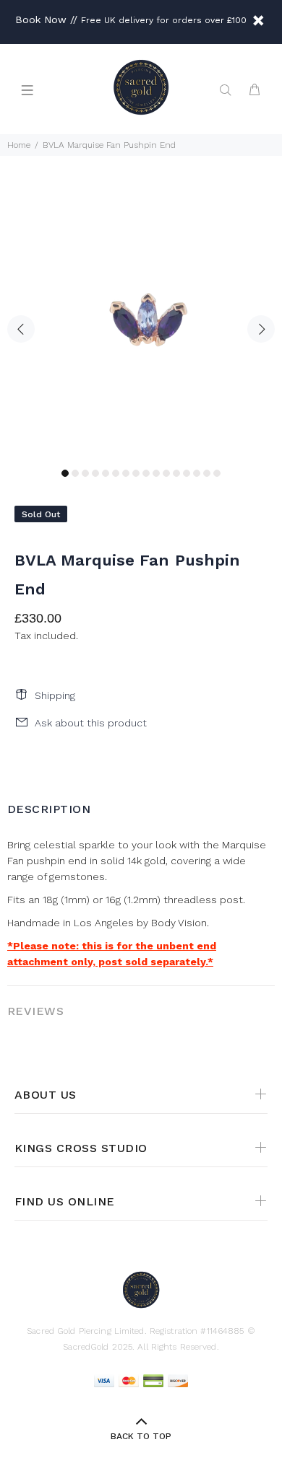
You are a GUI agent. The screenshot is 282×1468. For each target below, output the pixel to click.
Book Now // (46, 19)
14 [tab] (196, 473)
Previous (21, 329)
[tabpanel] (141, 320)
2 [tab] (75, 473)
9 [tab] (146, 473)
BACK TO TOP (141, 1436)
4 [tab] (95, 473)
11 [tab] (166, 473)
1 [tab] (65, 473)
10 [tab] (156, 473)
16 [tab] (217, 473)
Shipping (55, 695)
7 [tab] (125, 473)
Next (261, 329)
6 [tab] (115, 473)
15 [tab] (206, 473)
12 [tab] (176, 473)
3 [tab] (85, 473)
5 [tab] (105, 473)
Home (18, 145)
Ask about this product (91, 723)
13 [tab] (186, 473)
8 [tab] (136, 473)
